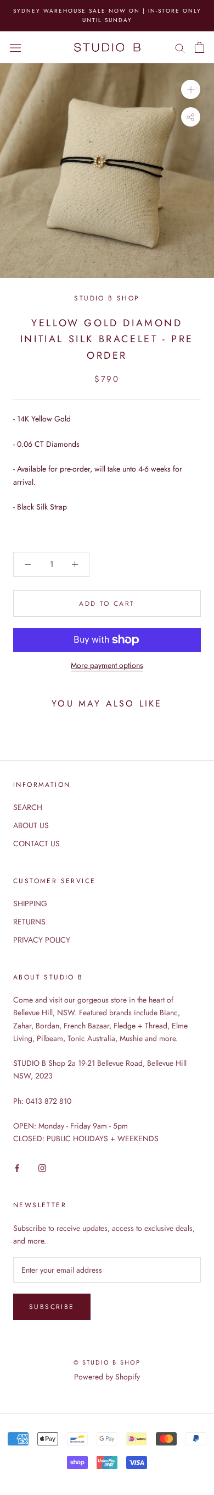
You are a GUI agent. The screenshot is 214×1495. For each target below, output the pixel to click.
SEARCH (27, 807)
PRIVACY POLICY (41, 939)
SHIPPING (30, 903)
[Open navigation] (15, 47)
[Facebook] (17, 1167)
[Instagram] (42, 1167)
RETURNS (29, 921)
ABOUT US (31, 825)
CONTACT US (36, 843)
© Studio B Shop (107, 1362)
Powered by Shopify (107, 1376)
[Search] (180, 47)
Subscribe (52, 1307)
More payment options (107, 665)
